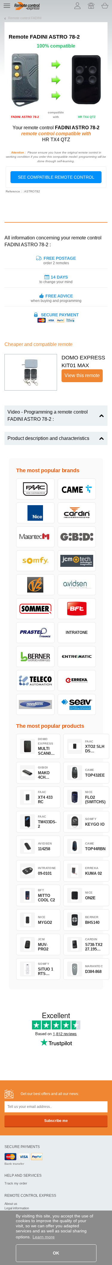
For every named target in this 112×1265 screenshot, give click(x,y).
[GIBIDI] (77, 536)
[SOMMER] (35, 608)
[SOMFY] (35, 560)
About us (10, 1203)
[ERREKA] (77, 680)
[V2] (35, 584)
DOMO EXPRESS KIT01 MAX (83, 361)
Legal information (16, 1208)
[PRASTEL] (35, 632)
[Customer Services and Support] (91, 5)
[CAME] (77, 489)
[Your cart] (105, 5)
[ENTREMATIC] (77, 656)
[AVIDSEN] (77, 584)
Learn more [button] (44, 1236)
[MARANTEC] (35, 536)
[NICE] (35, 512)
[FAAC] (35, 489)
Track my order (15, 1183)
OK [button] (56, 1253)
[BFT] (77, 608)
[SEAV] (77, 704)
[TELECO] (35, 680)
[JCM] (77, 560)
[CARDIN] (77, 512)
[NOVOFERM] (35, 704)
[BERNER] (35, 656)
